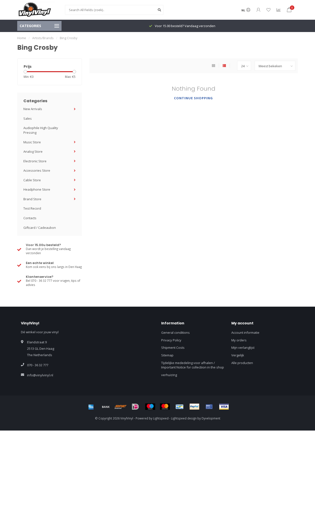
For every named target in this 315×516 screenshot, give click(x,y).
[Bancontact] (179, 406)
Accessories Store (36, 170)
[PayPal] (194, 406)
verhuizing (169, 375)
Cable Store (32, 180)
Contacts (29, 218)
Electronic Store (35, 161)
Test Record (32, 208)
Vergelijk (237, 355)
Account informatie (245, 332)
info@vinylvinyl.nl (40, 375)
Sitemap (167, 355)
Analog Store (33, 151)
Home (21, 38)
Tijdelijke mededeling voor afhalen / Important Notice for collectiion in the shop (192, 365)
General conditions (175, 332)
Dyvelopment (211, 418)
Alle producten (242, 363)
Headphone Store (36, 189)
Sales (27, 118)
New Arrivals (32, 109)
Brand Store (32, 199)
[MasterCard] (165, 406)
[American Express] (91, 406)
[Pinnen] (209, 406)
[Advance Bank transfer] (106, 406)
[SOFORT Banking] (120, 406)
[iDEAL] (135, 406)
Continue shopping (193, 98)
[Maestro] (150, 406)
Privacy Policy (171, 340)
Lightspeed (161, 418)
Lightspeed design (184, 418)
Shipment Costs (173, 347)
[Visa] (224, 406)
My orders (239, 340)
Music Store (32, 142)
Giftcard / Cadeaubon (39, 227)
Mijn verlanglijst (242, 347)
